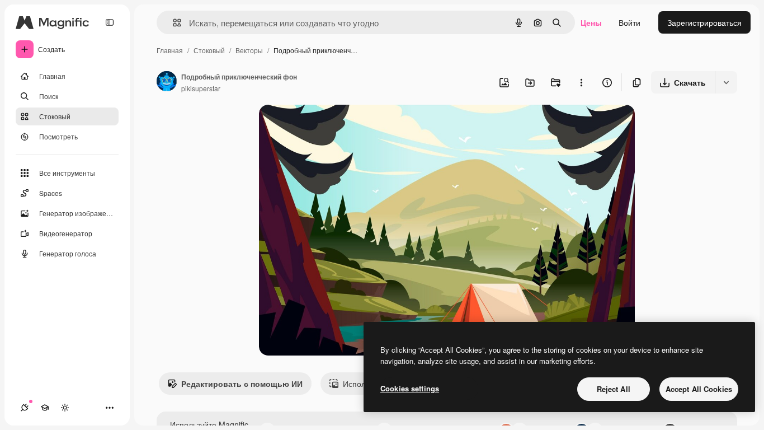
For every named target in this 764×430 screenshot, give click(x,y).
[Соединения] (25, 408)
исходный (334, 126)
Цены (591, 22)
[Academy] (45, 408)
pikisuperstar (200, 88)
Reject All (613, 389)
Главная (170, 50)
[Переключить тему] (65, 408)
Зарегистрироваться (704, 22)
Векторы (249, 50)
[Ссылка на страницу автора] (167, 82)
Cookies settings (409, 388)
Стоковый (209, 50)
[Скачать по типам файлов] (726, 82)
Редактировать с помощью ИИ (242, 383)
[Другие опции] (581, 82)
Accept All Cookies (699, 389)
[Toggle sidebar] (110, 22)
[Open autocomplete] (172, 22)
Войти (629, 22)
